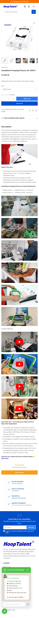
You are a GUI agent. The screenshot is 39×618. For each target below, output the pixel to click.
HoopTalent (4, 67)
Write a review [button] (19, 472)
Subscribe (31, 527)
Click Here (4, 458)
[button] (5, 95)
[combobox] (19, 12)
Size (2, 86)
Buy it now (19, 103)
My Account (7, 567)
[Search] (34, 12)
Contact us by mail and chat (19, 498)
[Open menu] (34, 6)
